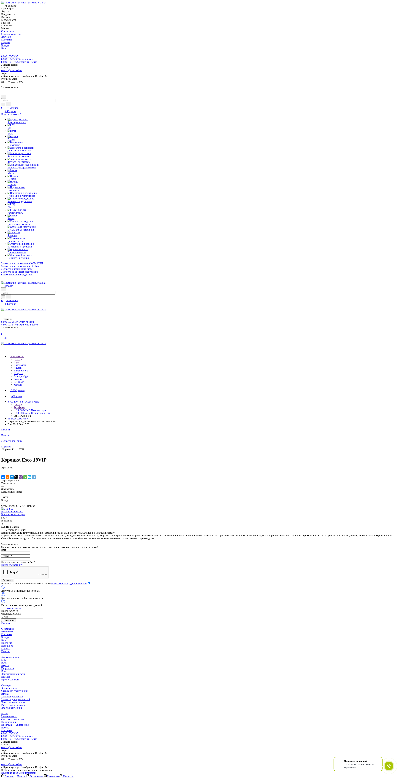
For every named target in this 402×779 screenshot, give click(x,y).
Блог (3, 640)
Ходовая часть (8, 688)
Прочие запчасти (10, 679)
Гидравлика (7, 668)
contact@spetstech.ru (11, 70)
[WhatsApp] (25, 477)
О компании (7, 628)
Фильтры (6, 685)
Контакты (6, 634)
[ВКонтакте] (3, 477)
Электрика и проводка (13, 702)
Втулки (5, 665)
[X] (16, 477)
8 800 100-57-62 (19, 62)
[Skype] (29, 477)
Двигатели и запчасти (13, 674)
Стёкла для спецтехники (14, 691)
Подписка (6, 643)
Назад (18, 359)
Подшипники (8, 722)
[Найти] (8, 104)
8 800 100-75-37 (9, 56)
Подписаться (9, 620)
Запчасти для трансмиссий (15, 699)
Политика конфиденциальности (18, 772)
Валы (4, 662)
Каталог (5, 651)
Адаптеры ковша (10, 657)
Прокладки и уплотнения (15, 724)
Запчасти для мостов (12, 696)
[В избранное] (2, 470)
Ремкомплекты (9, 716)
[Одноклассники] (7, 477)
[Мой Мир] (12, 477)
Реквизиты (7, 631)
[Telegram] (34, 477)
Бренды (5, 637)
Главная (5, 623)
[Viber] (21, 477)
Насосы (5, 727)
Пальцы (5, 676)
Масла (4, 713)
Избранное (7, 645)
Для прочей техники (12, 707)
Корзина (5, 648)
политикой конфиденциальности (69, 583)
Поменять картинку (11, 565)
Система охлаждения (12, 719)
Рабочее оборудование (13, 705)
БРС (3, 659)
